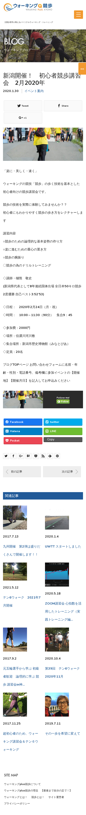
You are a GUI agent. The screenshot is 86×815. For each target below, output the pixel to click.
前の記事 (16, 472)
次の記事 (67, 472)
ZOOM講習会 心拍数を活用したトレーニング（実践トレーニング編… (63, 611)
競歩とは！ (37, 797)
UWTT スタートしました (63, 546)
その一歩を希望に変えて (62, 733)
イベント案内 (34, 91)
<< (82, 69)
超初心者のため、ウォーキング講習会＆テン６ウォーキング (20, 741)
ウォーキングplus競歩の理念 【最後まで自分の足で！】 (38, 790)
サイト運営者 (56, 797)
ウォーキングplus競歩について (22, 784)
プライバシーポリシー (17, 803)
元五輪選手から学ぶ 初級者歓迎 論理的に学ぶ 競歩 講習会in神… (21, 676)
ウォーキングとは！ (15, 797)
